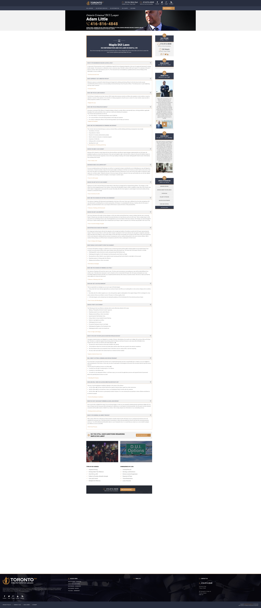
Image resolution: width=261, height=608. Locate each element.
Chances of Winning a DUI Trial (95, 279)
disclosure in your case (126, 171)
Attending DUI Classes (93, 378)
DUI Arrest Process (92, 426)
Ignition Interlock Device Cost (95, 354)
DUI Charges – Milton (73, 588)
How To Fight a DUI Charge (94, 331)
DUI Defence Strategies (93, 263)
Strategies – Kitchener (74, 583)
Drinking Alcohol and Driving (94, 411)
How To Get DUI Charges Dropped (96, 223)
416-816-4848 (103, 23)
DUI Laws (129, 52)
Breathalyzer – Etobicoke (74, 581)
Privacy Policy (7, 604)
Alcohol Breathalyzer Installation (95, 397)
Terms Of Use (17, 604)
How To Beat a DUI (92, 160)
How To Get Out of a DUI (94, 193)
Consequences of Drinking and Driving (97, 145)
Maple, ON (135, 339)
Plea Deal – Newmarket (74, 590)
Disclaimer (27, 604)
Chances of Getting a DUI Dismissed (96, 208)
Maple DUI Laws (92, 102)
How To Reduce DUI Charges (94, 241)
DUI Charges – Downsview (74, 586)
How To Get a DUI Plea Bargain (95, 300)
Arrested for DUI (92, 88)
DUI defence (143, 154)
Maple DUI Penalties (93, 121)
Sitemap (34, 604)
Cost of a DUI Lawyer (93, 178)
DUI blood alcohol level (93, 74)
